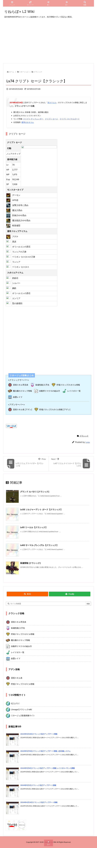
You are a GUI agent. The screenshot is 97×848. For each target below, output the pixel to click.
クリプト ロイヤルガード (70, 119)
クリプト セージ (51, 119)
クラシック (38, 72)
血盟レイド (17, 397)
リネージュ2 (23, 72)
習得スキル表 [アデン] (22, 409)
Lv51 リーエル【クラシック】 (33, 527)
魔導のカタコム (27, 122)
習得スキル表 (16, 678)
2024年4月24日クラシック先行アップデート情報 (38, 802)
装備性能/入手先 (42, 385)
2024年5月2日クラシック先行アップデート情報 (38, 785)
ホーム (11, 72)
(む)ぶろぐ (15, 703)
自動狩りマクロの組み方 (49, 391)
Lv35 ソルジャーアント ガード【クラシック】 (41, 509)
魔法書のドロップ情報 (22, 391)
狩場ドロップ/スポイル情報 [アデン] (54, 409)
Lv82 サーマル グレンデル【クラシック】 (39, 545)
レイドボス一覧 (74, 391)
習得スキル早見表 (20, 385)
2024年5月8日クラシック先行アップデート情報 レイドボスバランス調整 (47, 768)
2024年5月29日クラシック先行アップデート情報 (38, 734)
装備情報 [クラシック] (30, 563)
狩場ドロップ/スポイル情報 (68, 385)
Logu (88, 442)
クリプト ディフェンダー (33, 119)
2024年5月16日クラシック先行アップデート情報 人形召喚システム (45, 751)
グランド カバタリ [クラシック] (34, 491)
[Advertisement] (48, 41)
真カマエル (51, 102)
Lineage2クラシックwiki (21, 709)
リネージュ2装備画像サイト (23, 715)
